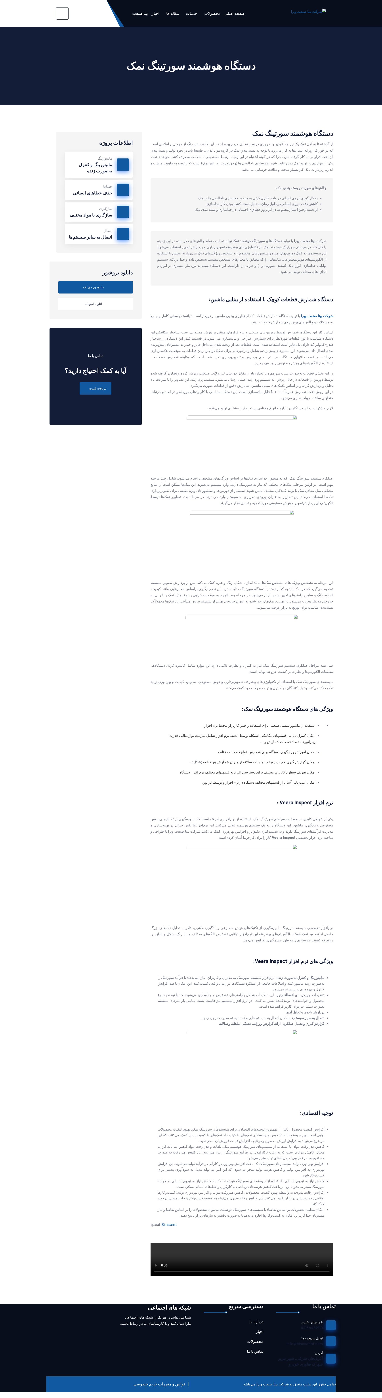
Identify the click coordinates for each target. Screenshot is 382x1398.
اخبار (155, 13)
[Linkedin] (162, 1336)
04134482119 (312, 1327)
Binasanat (169, 1225)
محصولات (212, 13)
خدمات (191, 13)
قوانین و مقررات (171, 1384)
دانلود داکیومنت (93, 304)
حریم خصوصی (145, 1384)
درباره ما (256, 1321)
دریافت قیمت (97, 388)
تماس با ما (255, 1351)
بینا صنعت (140, 13)
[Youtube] (185, 1336)
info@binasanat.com (304, 1343)
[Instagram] (150, 1336)
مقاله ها (172, 13)
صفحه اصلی (234, 13)
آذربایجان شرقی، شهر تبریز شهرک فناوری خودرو (300, 1361)
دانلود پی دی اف (93, 287)
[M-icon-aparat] (173, 1336)
